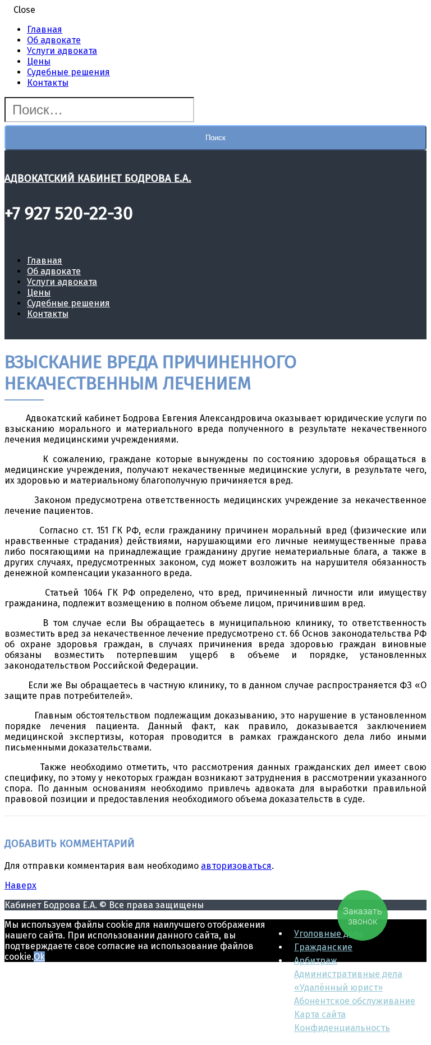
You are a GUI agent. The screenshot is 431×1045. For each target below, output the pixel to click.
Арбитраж (315, 960)
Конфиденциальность (342, 1028)
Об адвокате (54, 40)
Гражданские (323, 947)
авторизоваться (236, 865)
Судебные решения (68, 72)
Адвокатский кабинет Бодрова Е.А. (97, 178)
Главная (44, 29)
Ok (39, 956)
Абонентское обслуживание (354, 1001)
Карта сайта (320, 1014)
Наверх (20, 885)
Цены (39, 61)
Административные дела (348, 974)
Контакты (47, 82)
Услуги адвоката (62, 50)
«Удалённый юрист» (338, 987)
